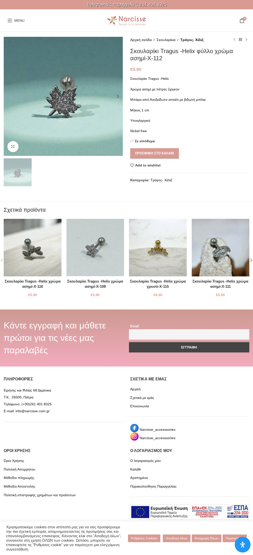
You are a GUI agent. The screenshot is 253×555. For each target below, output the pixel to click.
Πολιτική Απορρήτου (19, 469)
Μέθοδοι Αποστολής (19, 486)
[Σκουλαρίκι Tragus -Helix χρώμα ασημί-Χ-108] (95, 248)
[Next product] (246, 40)
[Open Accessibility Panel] (243, 545)
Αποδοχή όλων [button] (177, 538)
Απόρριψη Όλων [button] (206, 538)
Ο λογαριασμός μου (145, 461)
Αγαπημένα (139, 478)
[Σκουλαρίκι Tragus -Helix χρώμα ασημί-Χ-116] (33, 248)
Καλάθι (135, 469)
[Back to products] (240, 40)
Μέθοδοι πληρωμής (19, 478)
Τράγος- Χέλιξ (191, 40)
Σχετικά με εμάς (142, 398)
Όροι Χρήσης (14, 461)
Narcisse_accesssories (157, 430)
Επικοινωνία (139, 406)
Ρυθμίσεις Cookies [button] (144, 538)
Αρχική (135, 389)
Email (134, 326)
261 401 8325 (153, 4)
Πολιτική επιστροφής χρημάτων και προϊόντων (40, 495)
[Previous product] (234, 40)
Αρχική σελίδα (141, 40)
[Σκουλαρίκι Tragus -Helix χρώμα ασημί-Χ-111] (221, 248)
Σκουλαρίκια (166, 40)
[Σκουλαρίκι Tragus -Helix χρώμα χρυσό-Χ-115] (158, 248)
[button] (9, 96)
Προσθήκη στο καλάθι (154, 153)
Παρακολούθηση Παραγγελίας (153, 486)
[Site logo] (126, 20)
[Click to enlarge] (13, 146)
